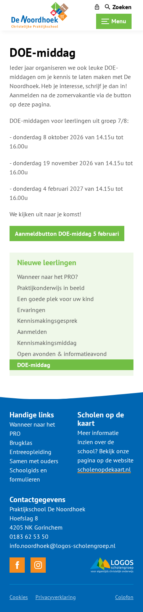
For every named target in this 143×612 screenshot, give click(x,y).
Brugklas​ (21, 442)
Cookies (19, 597)
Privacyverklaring (55, 597)
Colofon (124, 597)
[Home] (40, 15)
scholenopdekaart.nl (104, 469)
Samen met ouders (34, 461)
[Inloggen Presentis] (97, 7)
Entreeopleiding (30, 452)
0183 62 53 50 (29, 536)
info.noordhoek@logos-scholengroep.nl (63, 545)
